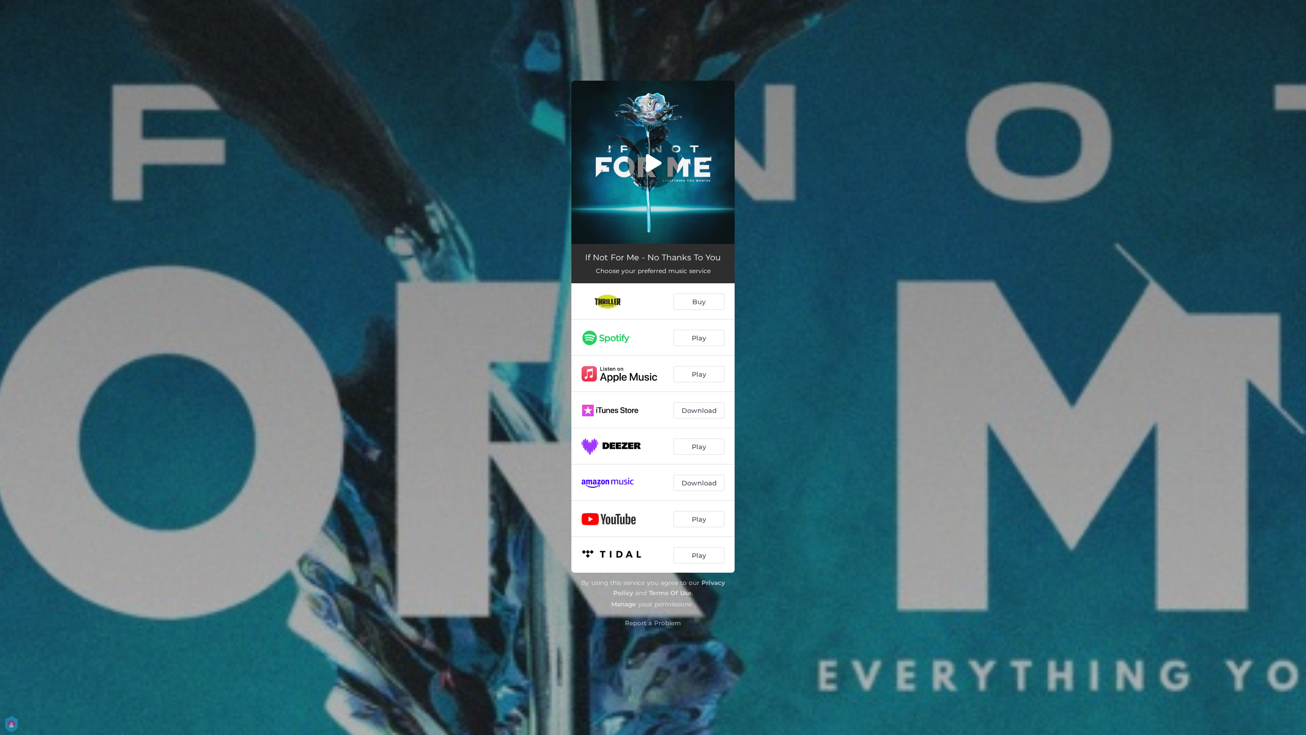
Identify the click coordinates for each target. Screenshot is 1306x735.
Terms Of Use (670, 593)
